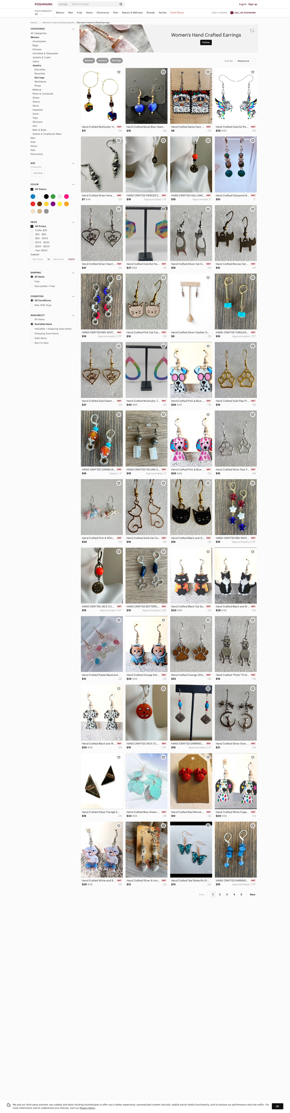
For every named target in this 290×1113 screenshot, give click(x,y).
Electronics (103, 12)
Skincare (37, 121)
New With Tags (43, 305)
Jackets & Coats (42, 57)
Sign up (252, 4)
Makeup (37, 89)
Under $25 (41, 230)
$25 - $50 (40, 234)
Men (70, 12)
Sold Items (41, 338)
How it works (219, 12)
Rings (38, 85)
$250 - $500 (42, 246)
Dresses (37, 49)
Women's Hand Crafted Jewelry (59, 22)
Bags (35, 45)
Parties (162, 12)
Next (252, 894)
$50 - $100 (41, 238)
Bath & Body (39, 129)
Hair (35, 125)
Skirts (36, 105)
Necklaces (40, 81)
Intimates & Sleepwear (45, 53)
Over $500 (41, 250)
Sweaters (38, 109)
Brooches (40, 73)
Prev (202, 894)
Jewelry (37, 65)
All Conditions (43, 300)
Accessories (39, 41)
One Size (37, 173)
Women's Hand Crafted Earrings (93, 22)
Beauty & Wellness (132, 12)
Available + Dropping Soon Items (53, 328)
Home (89, 12)
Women (60, 12)
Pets (115, 12)
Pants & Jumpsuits (43, 93)
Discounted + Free (45, 286)
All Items (39, 276)
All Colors (40, 189)
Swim (36, 113)
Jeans (36, 61)
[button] (65, 4)
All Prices (40, 226)
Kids (79, 12)
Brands (151, 12)
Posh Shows (177, 12)
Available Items (43, 324)
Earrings (39, 77)
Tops (35, 117)
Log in (242, 4)
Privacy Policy (87, 1107)
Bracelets (40, 69)
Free (37, 281)
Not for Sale (42, 342)
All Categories (38, 33)
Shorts (36, 101)
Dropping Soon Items (47, 333)
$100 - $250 (42, 242)
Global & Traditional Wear (47, 133)
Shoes (36, 97)
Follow (206, 42)
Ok (277, 1106)
